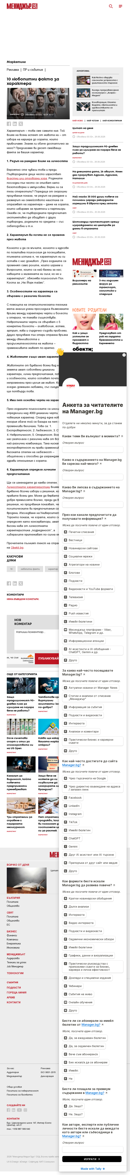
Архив (11, 997)
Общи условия (14, 1087)
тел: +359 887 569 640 (18, 1129)
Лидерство (13, 958)
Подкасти (14, 987)
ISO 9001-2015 (48, 1072)
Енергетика (14, 943)
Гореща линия (16, 992)
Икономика (13, 947)
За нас (10, 1068)
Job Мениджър (15, 966)
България (13, 898)
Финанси (12, 935)
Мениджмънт (16, 954)
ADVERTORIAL (83, 71)
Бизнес (12, 931)
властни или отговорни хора (27, 178)
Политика (12, 902)
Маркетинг (16, 62)
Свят (10, 912)
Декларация (47, 1076)
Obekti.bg (17, 547)
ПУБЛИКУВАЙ (48, 658)
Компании (12, 939)
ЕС (8, 925)
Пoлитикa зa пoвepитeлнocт (23, 1091)
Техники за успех (16, 962)
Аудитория (13, 1072)
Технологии (15, 973)
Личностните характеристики (28, 486)
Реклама (45, 1068)
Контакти (13, 1002)
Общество (13, 906)
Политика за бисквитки (20, 1095)
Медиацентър (14, 1076)
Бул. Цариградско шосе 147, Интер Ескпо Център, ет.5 (29, 1124)
